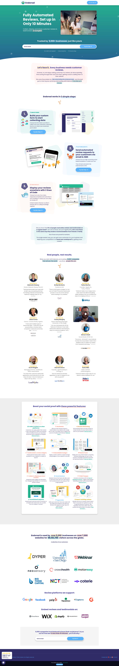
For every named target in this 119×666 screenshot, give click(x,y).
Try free (74, 638)
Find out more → (36, 436)
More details (65, 662)
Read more (33, 296)
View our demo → (88, 459)
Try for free (92, 2)
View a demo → (59, 508)
